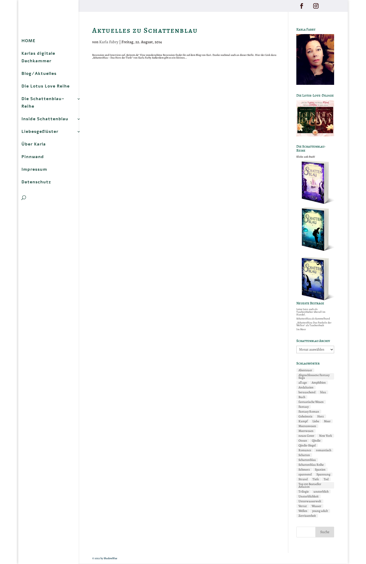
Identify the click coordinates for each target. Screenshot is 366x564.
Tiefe (315, 479)
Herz (320, 416)
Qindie (316, 440)
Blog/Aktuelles (39, 74)
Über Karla (33, 144)
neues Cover (306, 436)
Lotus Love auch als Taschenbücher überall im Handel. (310, 311)
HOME (28, 41)
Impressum (34, 169)
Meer (327, 421)
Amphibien (319, 382)
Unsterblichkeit (308, 496)
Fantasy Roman (308, 411)
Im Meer (301, 329)
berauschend (306, 392)
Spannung (323, 474)
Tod (326, 479)
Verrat (302, 506)
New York (325, 436)
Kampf (303, 421)
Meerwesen (305, 431)
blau (323, 392)
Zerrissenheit (307, 516)
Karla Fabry (108, 42)
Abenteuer (305, 370)
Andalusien (305, 387)
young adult (320, 511)
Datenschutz (36, 182)
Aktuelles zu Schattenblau (145, 30)
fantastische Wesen (311, 402)
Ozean (302, 440)
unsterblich (320, 491)
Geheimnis (305, 416)
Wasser (316, 506)
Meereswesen (307, 426)
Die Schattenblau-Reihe (43, 102)
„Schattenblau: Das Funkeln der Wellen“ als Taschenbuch (313, 324)
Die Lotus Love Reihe (45, 86)
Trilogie (303, 491)
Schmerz (304, 469)
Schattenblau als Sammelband (313, 318)
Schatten (304, 455)
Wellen (302, 511)
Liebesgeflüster (39, 131)
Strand (303, 479)
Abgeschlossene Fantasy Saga (314, 376)
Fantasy (303, 407)
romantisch (323, 450)
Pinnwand (32, 157)
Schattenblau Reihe (311, 465)
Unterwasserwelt (309, 501)
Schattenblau (307, 460)
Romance (304, 450)
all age (302, 382)
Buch (301, 397)
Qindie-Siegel (307, 445)
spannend (305, 474)
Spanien (320, 469)
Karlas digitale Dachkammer (38, 57)
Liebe (315, 421)
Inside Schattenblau (44, 119)
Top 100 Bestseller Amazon (309, 485)
